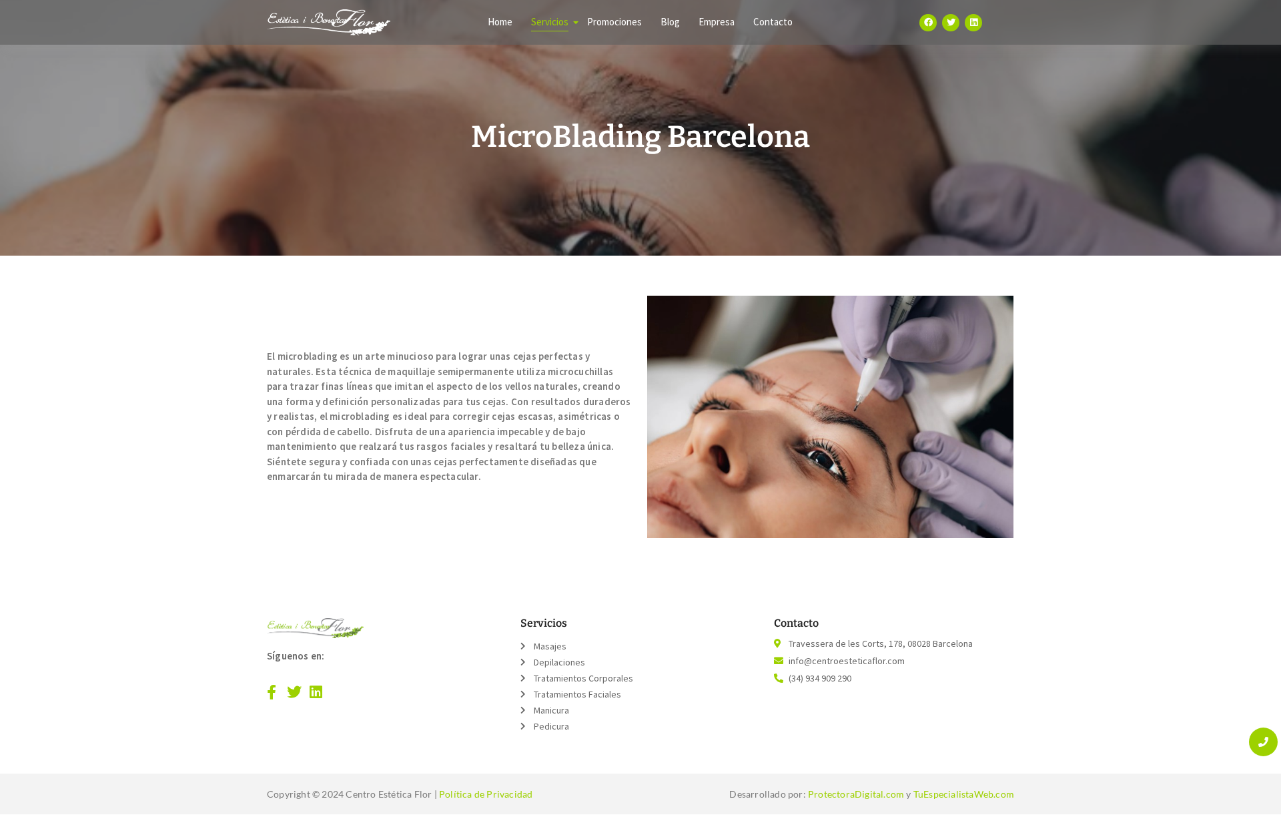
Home (500, 21)
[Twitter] (950, 22)
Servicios (549, 21)
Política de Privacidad (485, 794)
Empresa (717, 21)
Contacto (773, 21)
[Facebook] (928, 22)
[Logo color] (315, 628)
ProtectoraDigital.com (856, 794)
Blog (670, 21)
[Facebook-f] (271, 692)
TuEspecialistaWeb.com (963, 794)
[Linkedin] (973, 22)
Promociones (614, 21)
